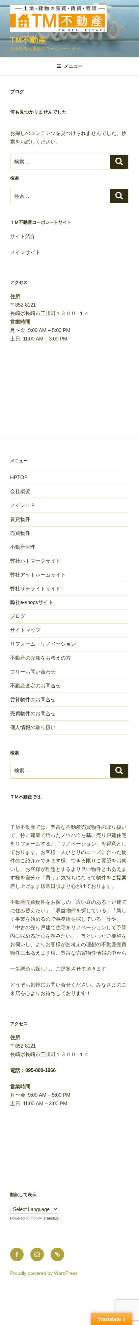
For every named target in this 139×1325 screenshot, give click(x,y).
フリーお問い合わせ (33, 672)
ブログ (17, 616)
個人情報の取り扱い (33, 727)
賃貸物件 (20, 519)
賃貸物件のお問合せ (33, 699)
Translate (51, 1218)
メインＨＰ (22, 505)
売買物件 (20, 533)
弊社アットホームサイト (38, 575)
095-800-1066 (40, 1070)
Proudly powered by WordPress (44, 1273)
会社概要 (20, 491)
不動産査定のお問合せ (35, 685)
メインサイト (25, 252)
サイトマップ (25, 630)
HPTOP (19, 477)
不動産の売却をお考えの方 (40, 658)
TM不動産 (28, 39)
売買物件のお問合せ (33, 713)
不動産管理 (22, 547)
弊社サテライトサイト (35, 588)
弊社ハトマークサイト (35, 561)
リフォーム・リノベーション (43, 644)
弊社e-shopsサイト (31, 602)
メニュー (73, 66)
